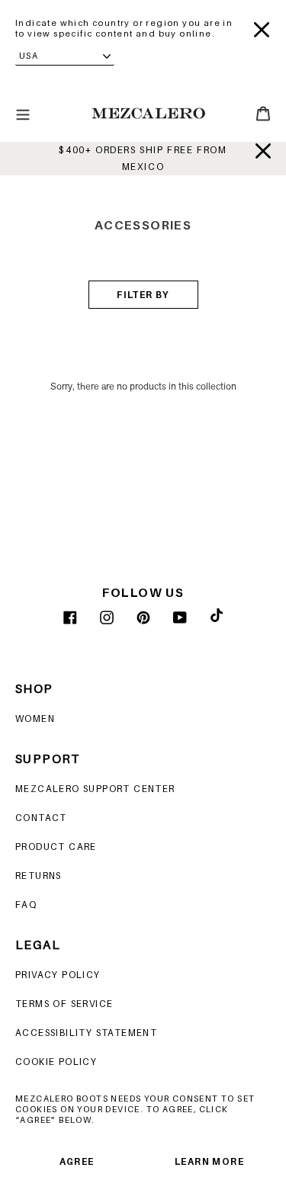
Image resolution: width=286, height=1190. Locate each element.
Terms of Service (64, 1003)
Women (35, 718)
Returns (38, 875)
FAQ (26, 904)
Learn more (209, 1161)
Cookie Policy (56, 1061)
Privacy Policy (58, 974)
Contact (41, 817)
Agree (77, 1161)
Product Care (56, 846)
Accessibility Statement (86, 1032)
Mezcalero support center (95, 788)
